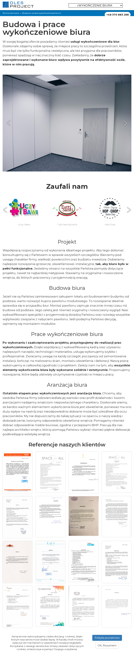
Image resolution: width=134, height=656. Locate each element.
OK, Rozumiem (107, 645)
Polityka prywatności (107, 637)
